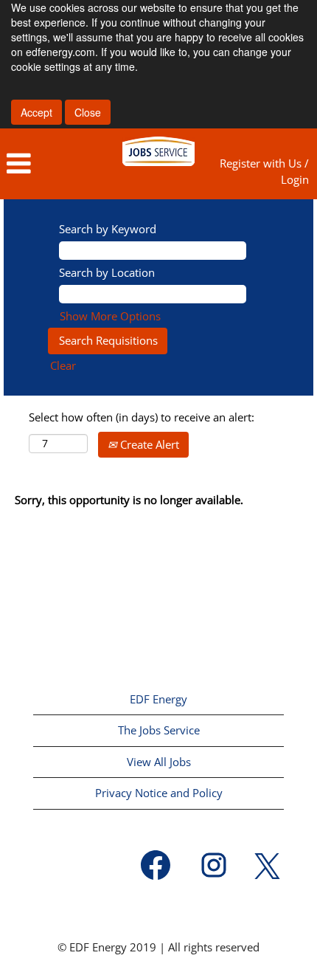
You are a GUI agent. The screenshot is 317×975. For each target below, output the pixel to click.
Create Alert (148, 444)
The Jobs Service (159, 730)
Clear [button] (63, 365)
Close (87, 112)
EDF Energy (158, 699)
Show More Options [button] (110, 316)
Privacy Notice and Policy (159, 792)
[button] (52, 164)
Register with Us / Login (264, 171)
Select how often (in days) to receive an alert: (141, 417)
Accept (36, 112)
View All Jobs (159, 761)
